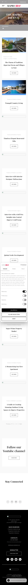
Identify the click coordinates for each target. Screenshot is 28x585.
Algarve (5, 58)
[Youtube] (16, 501)
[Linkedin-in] (20, 501)
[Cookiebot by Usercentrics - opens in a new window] (20, 265)
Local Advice (10, 58)
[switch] (24, 296)
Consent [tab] (5, 268)
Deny (14, 318)
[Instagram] (8, 501)
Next (20, 424)
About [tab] (22, 268)
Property (15, 58)
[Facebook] (12, 501)
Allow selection (14, 314)
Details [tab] (14, 268)
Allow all (14, 310)
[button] (3, 28)
